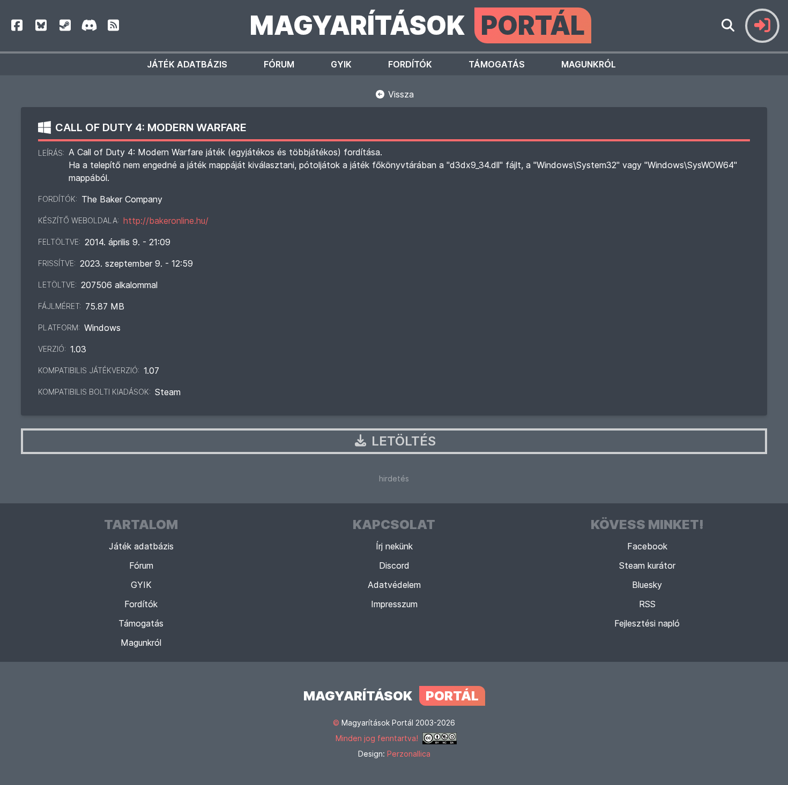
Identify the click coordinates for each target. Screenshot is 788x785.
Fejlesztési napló (647, 623)
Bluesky (647, 584)
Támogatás (497, 64)
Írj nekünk (394, 546)
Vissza (399, 94)
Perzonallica (408, 753)
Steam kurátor (647, 565)
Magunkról (588, 64)
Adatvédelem (394, 584)
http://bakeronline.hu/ (166, 220)
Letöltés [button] (402, 441)
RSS (647, 604)
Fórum (279, 64)
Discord (394, 565)
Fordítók (410, 64)
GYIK (341, 64)
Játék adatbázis (187, 64)
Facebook (647, 546)
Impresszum (394, 604)
